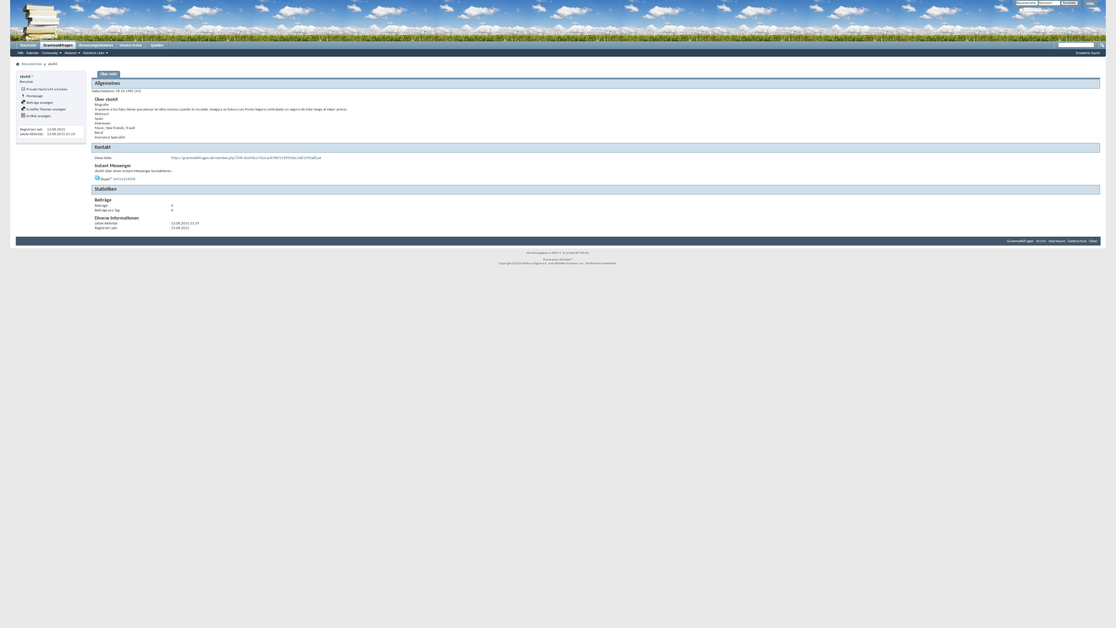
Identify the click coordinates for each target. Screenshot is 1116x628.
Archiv (1041, 241)
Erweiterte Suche (1088, 53)
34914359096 (124, 179)
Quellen (157, 45)
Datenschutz (1077, 241)
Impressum (1057, 241)
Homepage (34, 96)
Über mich (109, 74)
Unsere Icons (131, 45)
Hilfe (1090, 4)
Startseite (28, 45)
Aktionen (71, 53)
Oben (1093, 241)
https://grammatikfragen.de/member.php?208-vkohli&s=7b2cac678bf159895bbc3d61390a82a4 (246, 158)
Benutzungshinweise (96, 45)
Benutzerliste (32, 64)
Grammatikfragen (58, 45)
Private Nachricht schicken (46, 89)
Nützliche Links (94, 53)
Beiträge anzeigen (39, 103)
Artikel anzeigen (38, 116)
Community (50, 53)
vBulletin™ (566, 259)
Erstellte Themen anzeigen (46, 109)
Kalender (32, 53)
